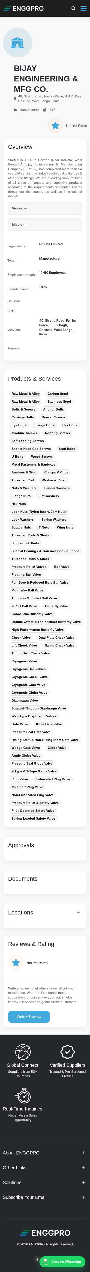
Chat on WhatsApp (66, 1261)
